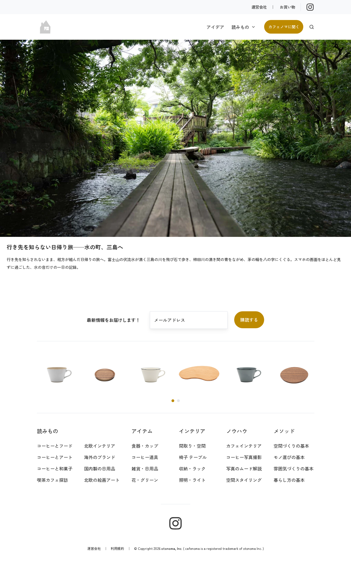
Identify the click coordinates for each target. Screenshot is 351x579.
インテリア (192, 431)
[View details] (310, 7)
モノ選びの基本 (289, 457)
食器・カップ (145, 445)
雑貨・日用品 (145, 468)
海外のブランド (99, 457)
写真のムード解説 (244, 468)
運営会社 (259, 7)
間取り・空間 (192, 445)
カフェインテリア (244, 445)
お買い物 (287, 7)
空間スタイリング (244, 480)
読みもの (240, 27)
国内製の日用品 (99, 468)
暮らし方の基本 (289, 480)
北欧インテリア (99, 445)
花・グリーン (145, 480)
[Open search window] (311, 27)
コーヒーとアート (54, 457)
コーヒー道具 (145, 457)
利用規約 (117, 548)
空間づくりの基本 (291, 445)
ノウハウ (236, 431)
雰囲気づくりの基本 (294, 468)
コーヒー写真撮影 (244, 457)
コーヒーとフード (54, 445)
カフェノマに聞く (283, 26)
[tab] (172, 400)
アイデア (215, 27)
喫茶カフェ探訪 (52, 480)
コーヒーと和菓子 (54, 468)
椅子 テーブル (193, 457)
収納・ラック (192, 468)
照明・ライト (192, 480)
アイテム (142, 431)
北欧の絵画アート (102, 480)
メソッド (284, 431)
